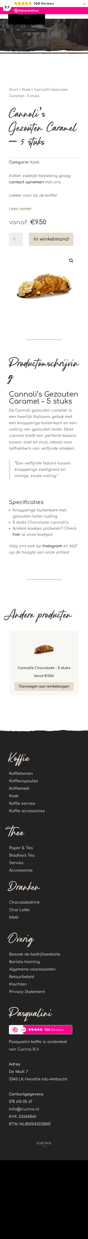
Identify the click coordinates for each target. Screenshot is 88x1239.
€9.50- (44, 676)
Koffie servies (22, 803)
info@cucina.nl (24, 1109)
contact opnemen (26, 182)
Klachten (18, 984)
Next (82, 665)
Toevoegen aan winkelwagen (44, 686)
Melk (14, 917)
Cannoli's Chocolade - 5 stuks (44, 668)
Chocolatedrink (24, 902)
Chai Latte (19, 910)
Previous (5, 665)
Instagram (52, 546)
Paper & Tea (21, 848)
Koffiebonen (21, 774)
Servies (16, 863)
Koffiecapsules (23, 781)
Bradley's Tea (22, 855)
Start (13, 89)
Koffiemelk (19, 788)
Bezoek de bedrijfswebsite (34, 954)
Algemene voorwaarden (32, 969)
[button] (71, 261)
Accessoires (21, 870)
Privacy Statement (27, 992)
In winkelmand (51, 239)
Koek (26, 89)
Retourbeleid (21, 977)
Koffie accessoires (27, 811)
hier (16, 535)
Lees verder (20, 209)
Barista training (24, 962)
